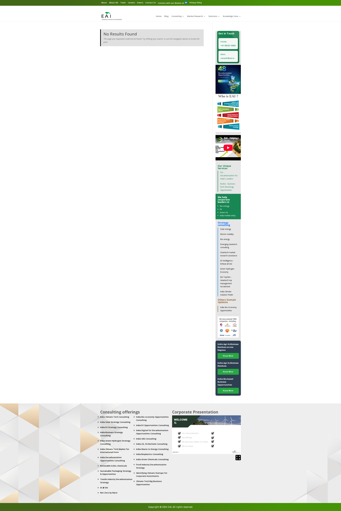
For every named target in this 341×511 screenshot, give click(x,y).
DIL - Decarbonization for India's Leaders (229, 175)
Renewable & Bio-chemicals (113, 465)
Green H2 (224, 212)
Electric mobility (227, 234)
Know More (228, 356)
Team (123, 2)
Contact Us (150, 2)
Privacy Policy (196, 2)
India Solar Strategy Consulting (115, 422)
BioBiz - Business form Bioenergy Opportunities (227, 186)
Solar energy (225, 229)
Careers (131, 2)
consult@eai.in (227, 58)
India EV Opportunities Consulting (152, 425)
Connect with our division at (171, 3)
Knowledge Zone (230, 16)
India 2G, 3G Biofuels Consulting (151, 444)
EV (221, 209)
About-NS (113, 2)
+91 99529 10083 (228, 45)
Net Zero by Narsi (108, 492)
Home (158, 16)
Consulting (176, 16)
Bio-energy (224, 206)
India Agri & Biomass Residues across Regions (228, 347)
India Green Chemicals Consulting (152, 459)
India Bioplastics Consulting (149, 454)
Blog (166, 16)
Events (140, 2)
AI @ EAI (104, 487)
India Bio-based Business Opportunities (225, 382)
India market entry (228, 215)
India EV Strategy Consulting (114, 427)
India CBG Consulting (146, 438)
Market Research (195, 16)
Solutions (212, 16)
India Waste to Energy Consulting (152, 449)
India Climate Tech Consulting (114, 416)
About (104, 2)
